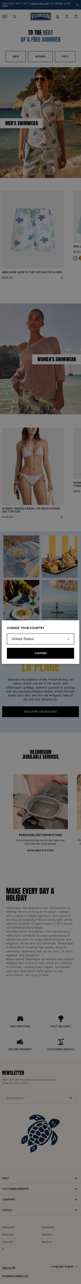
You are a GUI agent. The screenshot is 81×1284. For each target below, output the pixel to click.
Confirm (41, 653)
